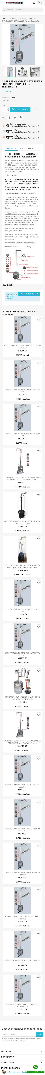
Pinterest (20, 117)
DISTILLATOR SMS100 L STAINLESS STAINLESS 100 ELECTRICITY (22, 347)
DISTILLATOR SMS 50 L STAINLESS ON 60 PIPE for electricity (22, 874)
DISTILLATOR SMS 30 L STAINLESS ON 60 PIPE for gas (22, 961)
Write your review (29, 294)
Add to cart (20, 109)
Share (9, 117)
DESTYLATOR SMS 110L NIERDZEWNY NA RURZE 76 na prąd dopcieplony (22, 522)
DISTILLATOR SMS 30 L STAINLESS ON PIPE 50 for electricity (22, 786)
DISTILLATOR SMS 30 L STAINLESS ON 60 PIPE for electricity (22, 654)
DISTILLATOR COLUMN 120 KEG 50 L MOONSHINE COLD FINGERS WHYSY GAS (22, 698)
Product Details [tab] (26, 148)
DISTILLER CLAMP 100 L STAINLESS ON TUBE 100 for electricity (22, 1005)
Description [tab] (11, 148)
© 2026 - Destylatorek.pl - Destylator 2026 (18, 1072)
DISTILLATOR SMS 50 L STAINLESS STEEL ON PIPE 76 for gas (22, 830)
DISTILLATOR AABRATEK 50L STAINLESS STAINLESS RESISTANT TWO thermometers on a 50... (22, 478)
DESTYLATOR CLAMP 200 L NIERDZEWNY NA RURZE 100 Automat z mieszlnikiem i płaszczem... (22, 566)
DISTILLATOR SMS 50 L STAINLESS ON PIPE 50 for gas (22, 435)
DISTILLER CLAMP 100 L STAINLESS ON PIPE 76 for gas (22, 610)
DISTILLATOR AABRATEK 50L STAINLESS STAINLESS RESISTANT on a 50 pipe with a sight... (22, 742)
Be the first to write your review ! (12, 296)
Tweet (15, 117)
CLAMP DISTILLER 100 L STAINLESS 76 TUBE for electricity (22, 917)
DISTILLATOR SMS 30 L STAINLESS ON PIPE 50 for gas (22, 391)
